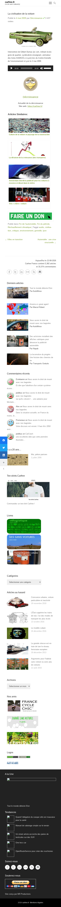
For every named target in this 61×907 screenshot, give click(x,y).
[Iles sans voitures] (24, 549)
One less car (21, 843)
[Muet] (41, 68)
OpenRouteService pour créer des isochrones (34, 851)
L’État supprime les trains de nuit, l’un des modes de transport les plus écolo (42, 616)
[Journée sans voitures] (22, 727)
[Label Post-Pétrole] (12, 763)
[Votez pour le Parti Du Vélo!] (22, 743)
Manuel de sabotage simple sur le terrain (32, 825)
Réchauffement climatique (19, 227)
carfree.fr (10, 2)
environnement (26, 230)
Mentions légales (36, 903)
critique (15, 230)
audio (41, 227)
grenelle (38, 230)
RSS (33, 272)
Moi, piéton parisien (39, 454)
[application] (30, 68)
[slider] (48, 68)
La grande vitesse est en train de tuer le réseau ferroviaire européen (41, 646)
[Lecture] (11, 68)
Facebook (9, 272)
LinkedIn (21, 272)
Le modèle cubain (38, 628)
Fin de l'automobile (27, 224)
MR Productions (24, 894)
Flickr (27, 272)
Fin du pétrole (43, 224)
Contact (39, 272)
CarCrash (29, 434)
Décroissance (36, 18)
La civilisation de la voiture (21, 14)
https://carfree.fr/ (35, 106)
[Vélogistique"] (24, 533)
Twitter (15, 272)
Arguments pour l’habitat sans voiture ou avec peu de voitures (41, 662)
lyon (45, 230)
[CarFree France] (12, 757)
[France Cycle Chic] (22, 711)
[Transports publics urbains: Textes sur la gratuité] (24, 564)
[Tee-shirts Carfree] (28, 501)
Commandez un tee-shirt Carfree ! (21, 504)
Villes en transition (14, 239)
